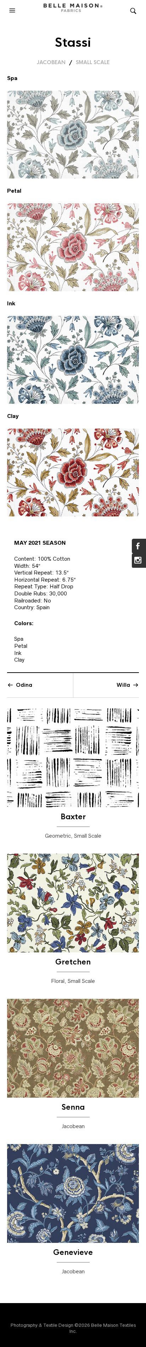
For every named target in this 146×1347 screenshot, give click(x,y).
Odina (24, 685)
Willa (123, 685)
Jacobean (51, 62)
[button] (13, 10)
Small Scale (93, 62)
